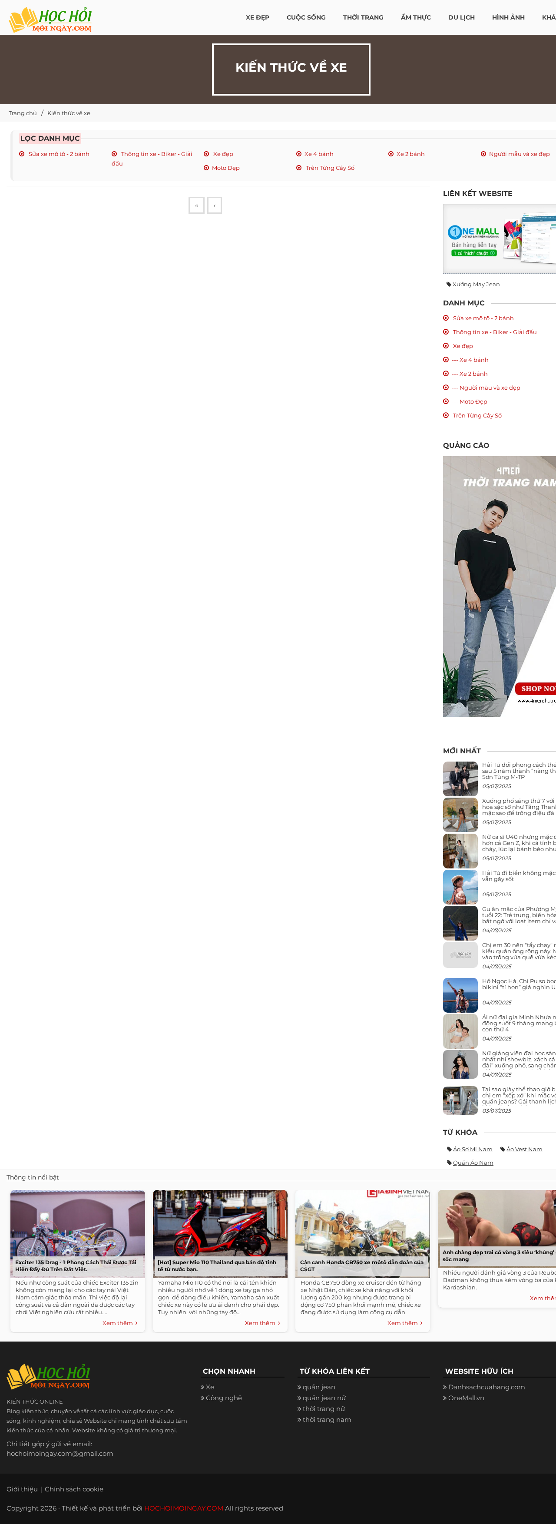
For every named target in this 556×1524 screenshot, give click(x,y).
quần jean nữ (324, 1398)
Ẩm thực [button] (416, 17)
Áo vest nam (524, 1149)
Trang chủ (23, 112)
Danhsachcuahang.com (486, 1387)
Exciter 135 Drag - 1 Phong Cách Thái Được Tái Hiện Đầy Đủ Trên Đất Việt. (75, 1265)
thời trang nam (327, 1419)
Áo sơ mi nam (473, 1149)
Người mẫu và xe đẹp (519, 153)
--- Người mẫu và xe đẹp (486, 387)
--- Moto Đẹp (469, 401)
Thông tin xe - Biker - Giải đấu (494, 331)
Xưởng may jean (476, 284)
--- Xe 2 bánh (470, 373)
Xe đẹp (222, 153)
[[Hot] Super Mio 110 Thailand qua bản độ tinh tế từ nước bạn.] (218, 1232)
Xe (210, 1387)
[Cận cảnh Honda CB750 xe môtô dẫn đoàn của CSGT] (360, 1232)
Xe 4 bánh (319, 153)
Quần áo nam (473, 1162)
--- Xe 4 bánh (470, 359)
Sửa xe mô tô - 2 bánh (58, 153)
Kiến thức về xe (68, 112)
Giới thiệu (22, 1489)
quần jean (319, 1387)
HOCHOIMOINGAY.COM (183, 1508)
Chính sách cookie (74, 1489)
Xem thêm (119, 1322)
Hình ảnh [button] (508, 17)
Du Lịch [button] (461, 17)
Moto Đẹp (226, 167)
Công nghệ (224, 1398)
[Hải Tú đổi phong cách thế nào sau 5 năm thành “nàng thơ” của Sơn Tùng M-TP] (460, 782)
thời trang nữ (324, 1409)
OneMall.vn (466, 1398)
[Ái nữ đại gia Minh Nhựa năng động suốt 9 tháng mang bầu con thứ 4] (460, 1036)
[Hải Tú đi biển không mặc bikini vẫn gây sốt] (460, 890)
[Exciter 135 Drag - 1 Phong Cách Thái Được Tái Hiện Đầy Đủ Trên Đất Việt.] (75, 1232)
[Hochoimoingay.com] (50, 15)
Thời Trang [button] (363, 17)
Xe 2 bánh (411, 153)
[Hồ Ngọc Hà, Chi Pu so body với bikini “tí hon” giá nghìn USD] (460, 998)
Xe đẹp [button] (257, 17)
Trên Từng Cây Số (329, 167)
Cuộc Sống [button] (306, 17)
